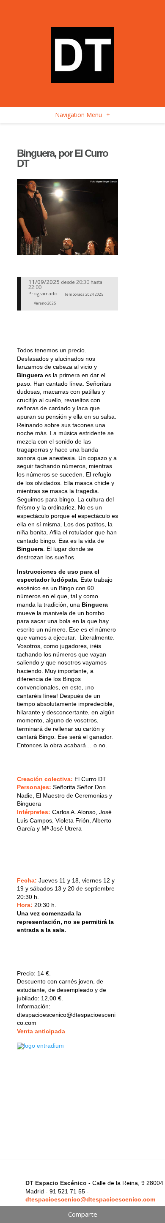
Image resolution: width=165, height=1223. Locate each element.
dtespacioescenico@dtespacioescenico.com (90, 1199)
